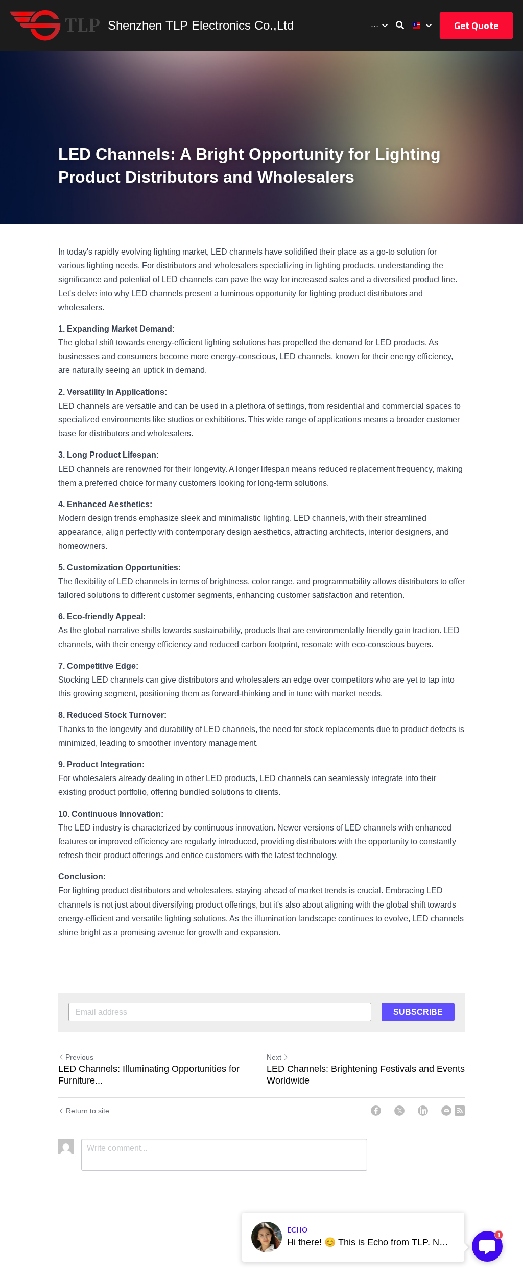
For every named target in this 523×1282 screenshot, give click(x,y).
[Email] (446, 1110)
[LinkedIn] (423, 1110)
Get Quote (476, 25)
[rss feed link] (460, 1110)
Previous (79, 1057)
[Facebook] (376, 1110)
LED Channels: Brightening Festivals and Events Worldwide (366, 1075)
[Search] (400, 25)
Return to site (87, 1111)
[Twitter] (399, 1110)
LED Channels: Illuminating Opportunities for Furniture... (149, 1075)
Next (274, 1057)
